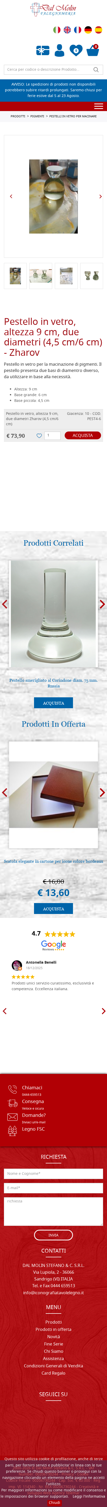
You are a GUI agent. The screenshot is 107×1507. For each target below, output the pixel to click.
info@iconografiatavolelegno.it (53, 1293)
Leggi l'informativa (89, 1497)
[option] (53, 196)
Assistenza (53, 1359)
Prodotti (53, 1322)
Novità (53, 1337)
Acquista (83, 436)
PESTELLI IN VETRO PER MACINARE (73, 116)
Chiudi (54, 1503)
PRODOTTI (18, 116)
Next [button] (100, 196)
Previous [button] (11, 196)
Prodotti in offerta (53, 1329)
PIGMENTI (37, 116)
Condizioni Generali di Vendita (53, 1366)
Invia (53, 1236)
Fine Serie (53, 1344)
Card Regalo (53, 1373)
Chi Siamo (53, 1351)
